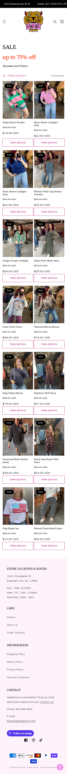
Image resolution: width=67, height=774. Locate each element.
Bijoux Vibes (20, 767)
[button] (4, 21)
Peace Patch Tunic (12, 327)
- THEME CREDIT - (33, 767)
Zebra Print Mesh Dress (46, 260)
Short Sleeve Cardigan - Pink (47, 124)
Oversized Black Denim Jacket (15, 460)
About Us (12, 625)
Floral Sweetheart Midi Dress (46, 460)
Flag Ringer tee (11, 528)
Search (11, 617)
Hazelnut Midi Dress (45, 393)
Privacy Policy (15, 669)
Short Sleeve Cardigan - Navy (15, 193)
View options (18, 142)
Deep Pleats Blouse (13, 393)
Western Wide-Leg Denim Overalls (48, 193)
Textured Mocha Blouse (47, 327)
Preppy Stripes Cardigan (16, 260)
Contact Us (47, 702)
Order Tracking (15, 632)
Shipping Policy (16, 654)
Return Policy (15, 662)
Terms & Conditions (18, 677)
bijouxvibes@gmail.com (21, 721)
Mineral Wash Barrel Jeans (48, 528)
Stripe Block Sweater (14, 122)
